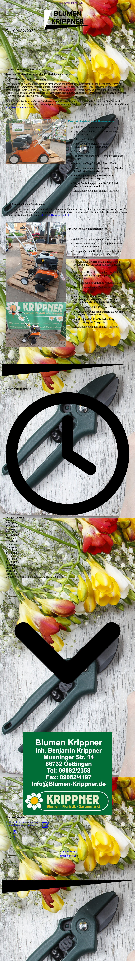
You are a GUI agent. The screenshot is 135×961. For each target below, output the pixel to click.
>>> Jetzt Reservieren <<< (20, 107)
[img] (67, 51)
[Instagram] (14, 832)
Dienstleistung (71, 3)
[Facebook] (14, 838)
